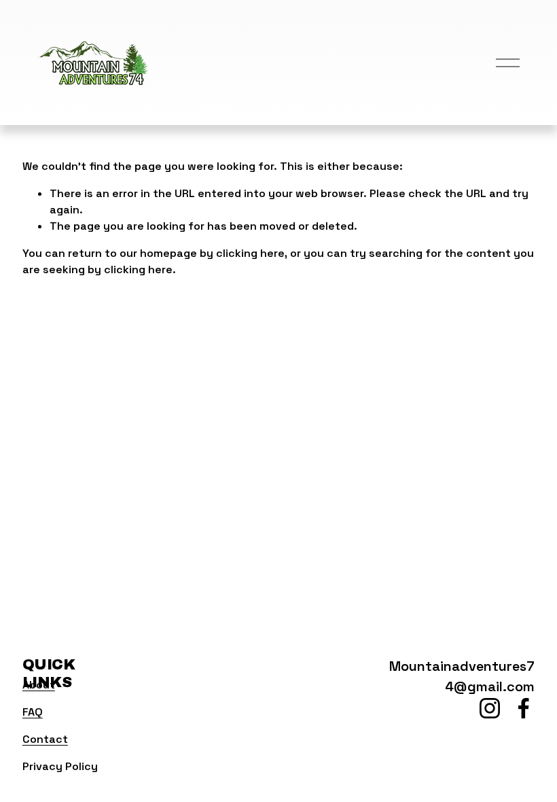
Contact (45, 739)
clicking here (250, 253)
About (38, 685)
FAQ (32, 712)
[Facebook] (524, 708)
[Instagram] (490, 708)
